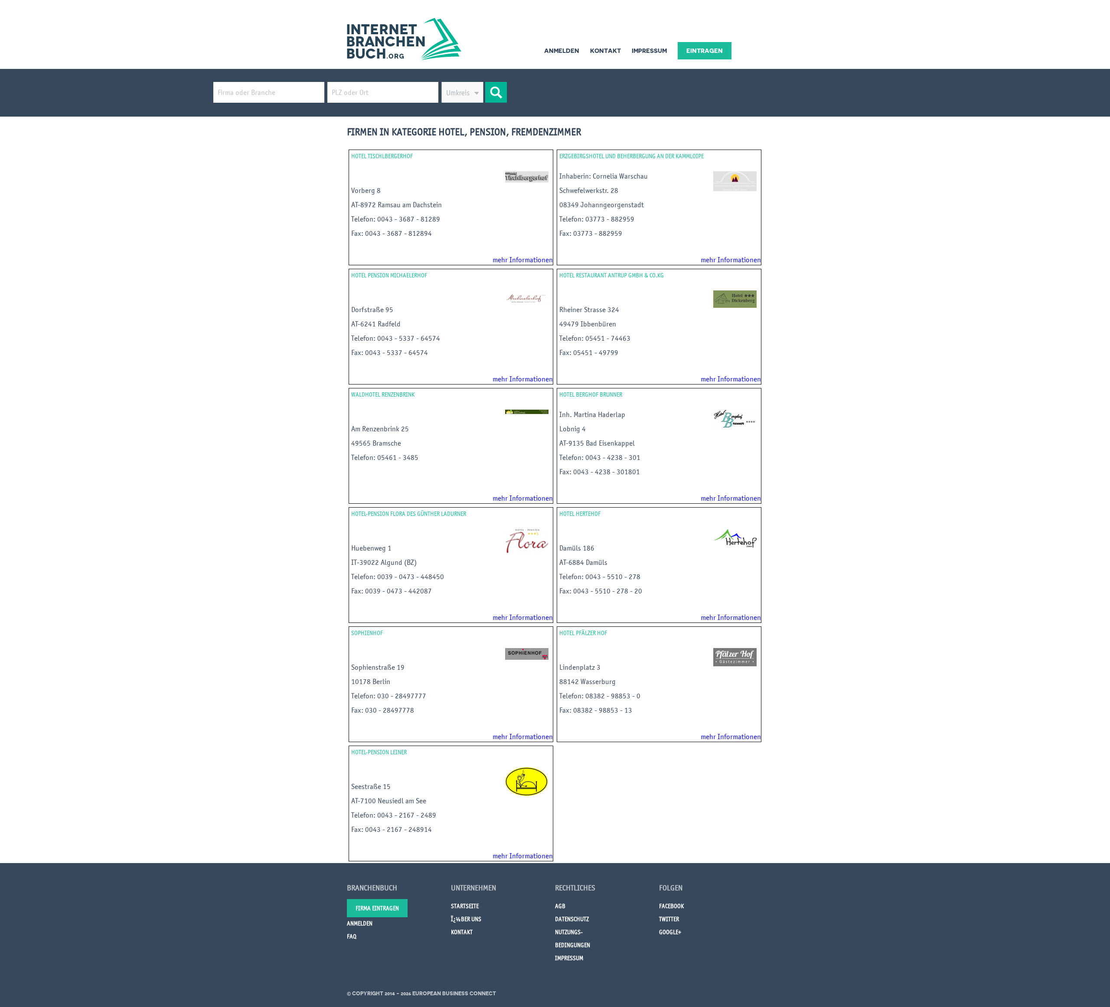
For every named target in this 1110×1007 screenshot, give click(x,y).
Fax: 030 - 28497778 (383, 710)
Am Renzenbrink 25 (380, 428)
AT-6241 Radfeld (376, 323)
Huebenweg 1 (371, 548)
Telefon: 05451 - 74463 (595, 338)
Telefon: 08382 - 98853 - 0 (600, 695)
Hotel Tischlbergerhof (382, 156)
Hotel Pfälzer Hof (583, 632)
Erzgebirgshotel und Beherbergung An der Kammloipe (631, 156)
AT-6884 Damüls (583, 562)
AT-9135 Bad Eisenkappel (597, 443)
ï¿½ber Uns (466, 919)
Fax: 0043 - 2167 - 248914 (392, 829)
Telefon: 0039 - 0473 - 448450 (398, 576)
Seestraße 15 (371, 786)
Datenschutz (572, 919)
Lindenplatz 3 (580, 667)
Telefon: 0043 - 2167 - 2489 (394, 815)
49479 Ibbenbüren (587, 323)
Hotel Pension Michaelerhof (389, 275)
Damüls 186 (576, 548)
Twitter (669, 919)
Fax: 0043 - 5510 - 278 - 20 (601, 591)
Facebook (671, 906)
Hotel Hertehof (580, 513)
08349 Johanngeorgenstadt (601, 204)
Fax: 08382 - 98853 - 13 (596, 710)
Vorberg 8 (366, 190)
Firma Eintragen (377, 908)
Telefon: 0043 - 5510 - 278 (601, 576)
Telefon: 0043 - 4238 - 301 (600, 457)
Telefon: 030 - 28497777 (389, 695)
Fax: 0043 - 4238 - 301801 (600, 471)
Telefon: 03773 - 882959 (597, 219)
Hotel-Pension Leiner (379, 752)
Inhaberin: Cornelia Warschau (604, 176)
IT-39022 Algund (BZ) (384, 562)
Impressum (649, 51)
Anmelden (561, 51)
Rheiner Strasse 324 (589, 309)
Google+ (670, 932)
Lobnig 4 (572, 428)
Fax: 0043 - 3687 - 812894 (392, 233)
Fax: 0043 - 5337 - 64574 (390, 352)
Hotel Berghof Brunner (590, 394)
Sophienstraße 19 (378, 667)
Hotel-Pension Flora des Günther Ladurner (408, 513)
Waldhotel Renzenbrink (383, 394)
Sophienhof (367, 632)
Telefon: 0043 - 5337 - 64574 (396, 338)
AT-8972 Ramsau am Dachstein (396, 204)
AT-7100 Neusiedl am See (388, 800)
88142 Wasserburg (587, 681)
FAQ (351, 936)
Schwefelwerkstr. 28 (588, 190)
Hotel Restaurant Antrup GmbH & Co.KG (611, 275)
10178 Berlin (370, 681)
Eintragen (704, 51)
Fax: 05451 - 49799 (589, 352)
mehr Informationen (523, 259)
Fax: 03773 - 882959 (592, 233)
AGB (560, 906)
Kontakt (605, 51)
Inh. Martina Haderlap (594, 414)
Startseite (465, 906)
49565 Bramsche (376, 443)
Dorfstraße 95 (372, 309)
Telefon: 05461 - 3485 (385, 457)
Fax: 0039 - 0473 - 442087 (392, 591)
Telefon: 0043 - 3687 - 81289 (396, 219)
